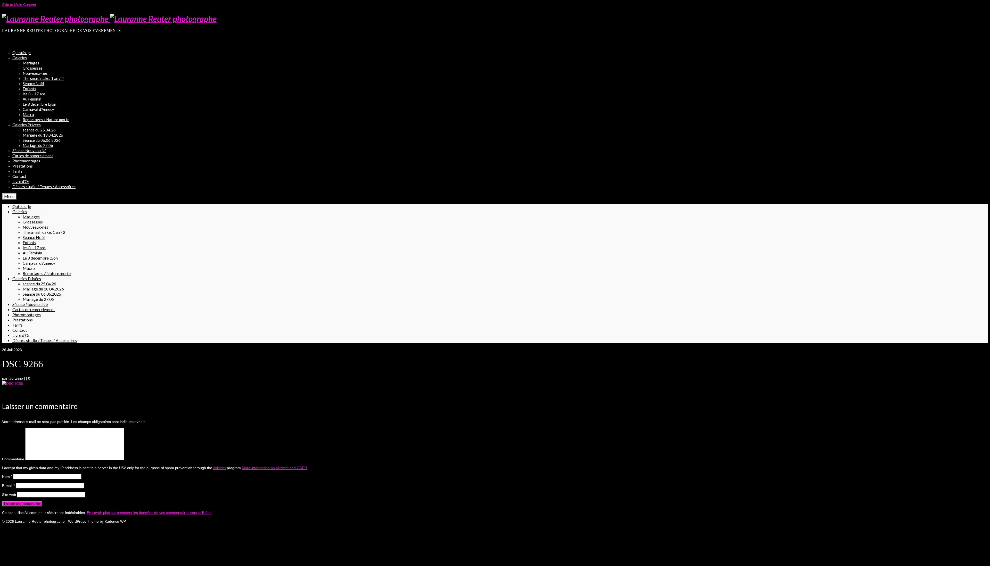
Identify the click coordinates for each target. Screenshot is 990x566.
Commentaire (13, 459)
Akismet (219, 468)
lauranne (16, 378)
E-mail (8, 486)
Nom (7, 477)
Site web (9, 495)
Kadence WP (115, 521)
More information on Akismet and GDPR (274, 468)
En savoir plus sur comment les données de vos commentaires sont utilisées (149, 513)
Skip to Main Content (19, 5)
